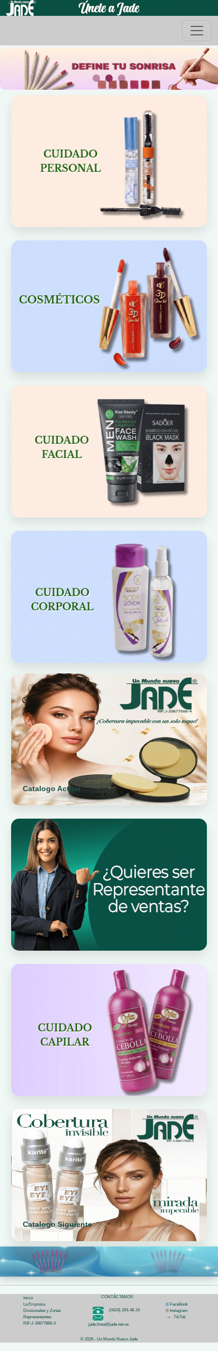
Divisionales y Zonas (42, 1310)
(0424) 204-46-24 (122, 1310)
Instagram (179, 1310)
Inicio (28, 1298)
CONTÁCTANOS (117, 1296)
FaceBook (179, 1304)
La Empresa (34, 1304)
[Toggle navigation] (197, 30)
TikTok (178, 1317)
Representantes (37, 1317)
